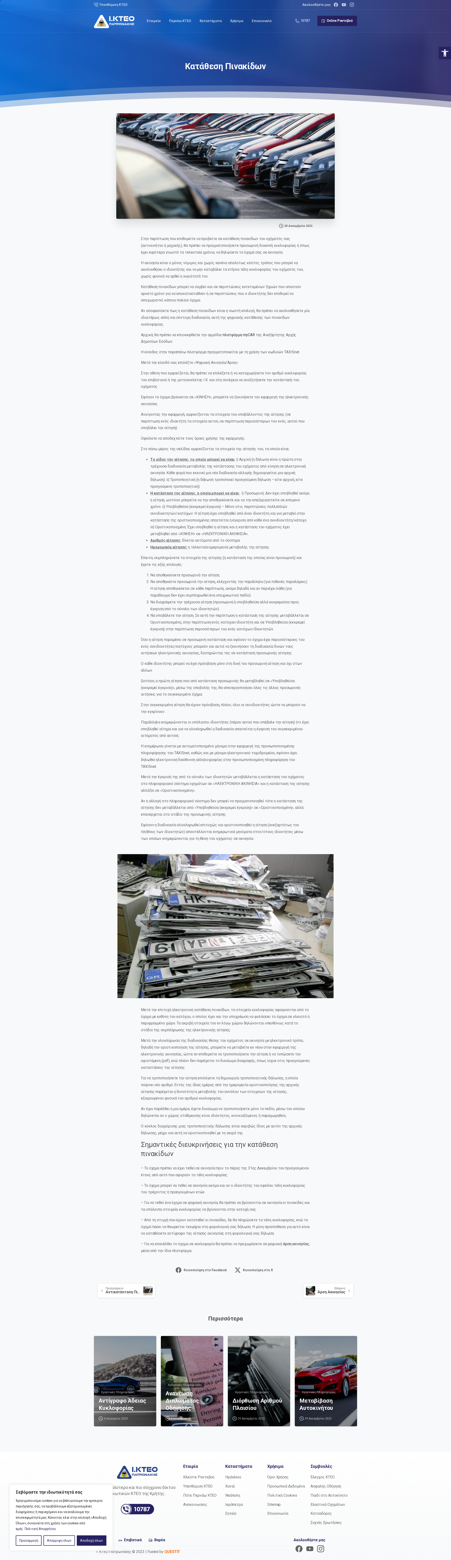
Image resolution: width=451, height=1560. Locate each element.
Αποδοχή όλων (91, 1540)
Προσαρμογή (28, 1540)
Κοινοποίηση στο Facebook (205, 1270)
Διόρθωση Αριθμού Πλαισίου (257, 1404)
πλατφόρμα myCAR (238, 335)
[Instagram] (352, 5)
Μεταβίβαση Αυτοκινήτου (316, 1404)
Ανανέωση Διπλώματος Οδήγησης (182, 1400)
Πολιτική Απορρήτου (40, 1529)
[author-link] (101, 1344)
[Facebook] (336, 5)
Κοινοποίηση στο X (258, 1270)
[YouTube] (344, 5)
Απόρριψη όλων (59, 1540)
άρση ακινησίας (296, 1244)
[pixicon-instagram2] (320, 1548)
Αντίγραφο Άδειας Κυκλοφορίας (122, 1404)
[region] (61, 1517)
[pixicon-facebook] (299, 1548)
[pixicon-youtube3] (309, 1548)
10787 (305, 21)
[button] (445, 53)
